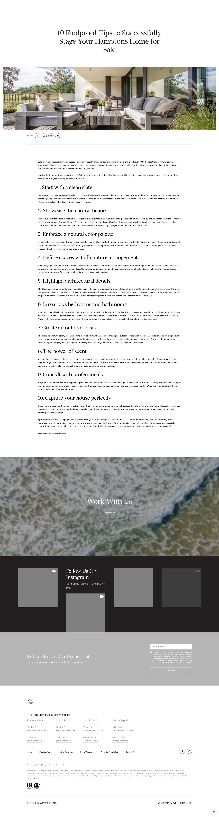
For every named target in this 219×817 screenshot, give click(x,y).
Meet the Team (45, 752)
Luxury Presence (48, 802)
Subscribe (171, 671)
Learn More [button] (109, 513)
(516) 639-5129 (118, 737)
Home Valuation (86, 752)
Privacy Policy (186, 662)
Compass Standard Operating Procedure (56, 765)
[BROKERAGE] (189, 751)
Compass (94, 771)
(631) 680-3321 (62, 737)
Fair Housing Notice (34, 765)
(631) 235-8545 (33, 737)
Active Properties (66, 752)
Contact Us (130, 752)
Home (29, 752)
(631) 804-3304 (89, 737)
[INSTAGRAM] (182, 751)
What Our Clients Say (109, 752)
